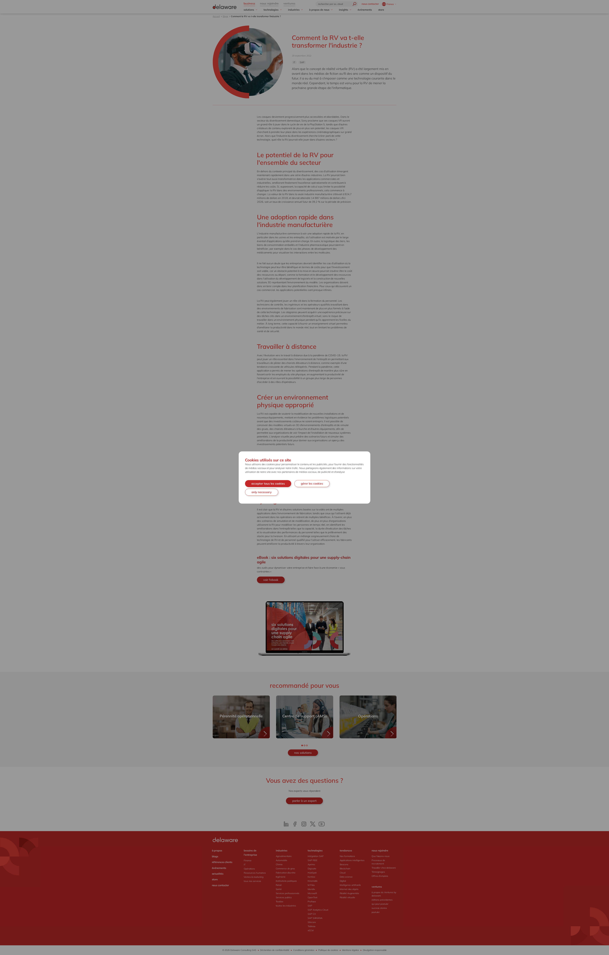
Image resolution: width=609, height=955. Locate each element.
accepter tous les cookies (268, 483)
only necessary (262, 492)
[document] (304, 477)
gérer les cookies (312, 483)
